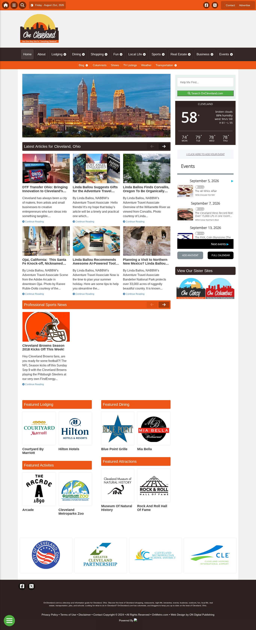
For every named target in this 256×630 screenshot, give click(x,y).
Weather (146, 65)
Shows (115, 65)
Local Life (135, 54)
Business (203, 54)
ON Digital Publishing (201, 614)
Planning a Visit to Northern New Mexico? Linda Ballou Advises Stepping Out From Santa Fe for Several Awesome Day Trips (145, 261)
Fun (116, 54)
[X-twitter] (215, 5)
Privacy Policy (50, 614)
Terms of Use (68, 614)
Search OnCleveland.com (207, 93)
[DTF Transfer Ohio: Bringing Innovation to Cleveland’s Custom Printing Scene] (46, 168)
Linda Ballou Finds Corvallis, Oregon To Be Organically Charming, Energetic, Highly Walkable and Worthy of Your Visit (146, 189)
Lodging (57, 54)
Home (27, 54)
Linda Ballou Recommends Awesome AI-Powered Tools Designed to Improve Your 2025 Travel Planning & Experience (95, 261)
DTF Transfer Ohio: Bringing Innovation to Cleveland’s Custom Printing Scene (45, 189)
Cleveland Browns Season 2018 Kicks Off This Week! (43, 347)
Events (224, 54)
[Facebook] (206, 5)
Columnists (100, 65)
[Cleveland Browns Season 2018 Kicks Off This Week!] (46, 326)
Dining (76, 54)
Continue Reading (34, 221)
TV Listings (130, 65)
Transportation (164, 65)
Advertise (244, 5)
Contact (230, 5)
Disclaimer (85, 614)
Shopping (97, 54)
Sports (156, 54)
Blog (81, 65)
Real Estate (179, 54)
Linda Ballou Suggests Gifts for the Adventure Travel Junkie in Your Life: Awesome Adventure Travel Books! (95, 189)
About (41, 54)
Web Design (178, 614)
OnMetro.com (160, 614)
